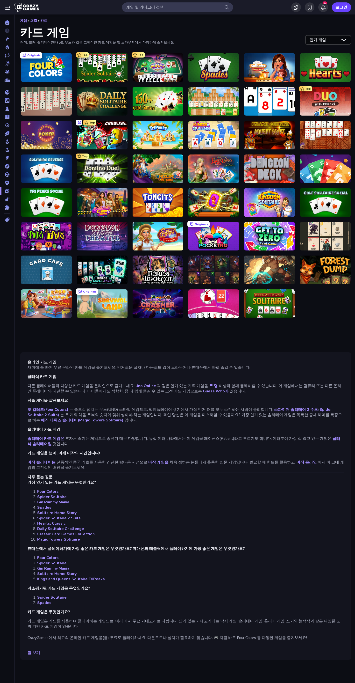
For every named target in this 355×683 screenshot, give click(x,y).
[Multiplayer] (7, 72)
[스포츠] (7, 133)
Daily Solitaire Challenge (60, 528)
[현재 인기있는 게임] (7, 47)
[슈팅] (7, 125)
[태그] (7, 220)
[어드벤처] (7, 166)
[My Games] (309, 7)
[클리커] (7, 199)
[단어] (7, 100)
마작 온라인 (307, 462)
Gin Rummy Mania (53, 502)
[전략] (7, 183)
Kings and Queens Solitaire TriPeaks (71, 579)
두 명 (213, 386)
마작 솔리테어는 (42, 462)
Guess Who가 (216, 391)
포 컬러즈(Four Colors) (48, 409)
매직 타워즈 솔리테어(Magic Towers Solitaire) (82, 420)
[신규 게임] (7, 39)
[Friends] (296, 7)
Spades (44, 507)
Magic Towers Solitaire (58, 539)
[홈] (7, 22)
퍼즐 (33, 20)
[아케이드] (7, 150)
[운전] (7, 174)
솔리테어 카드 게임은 (46, 438)
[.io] (7, 92)
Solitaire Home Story (57, 512)
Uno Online (145, 386)
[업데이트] (7, 55)
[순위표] (7, 80)
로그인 (341, 7)
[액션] (7, 158)
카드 (44, 20)
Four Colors (48, 491)
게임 (23, 20)
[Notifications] (323, 7)
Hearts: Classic (51, 523)
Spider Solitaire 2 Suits (59, 518)
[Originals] (7, 63)
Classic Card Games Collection (66, 534)
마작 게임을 (158, 462)
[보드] (7, 109)
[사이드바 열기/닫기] (8, 7)
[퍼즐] (7, 207)
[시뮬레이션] (7, 142)
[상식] (7, 117)
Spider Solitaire (52, 496)
